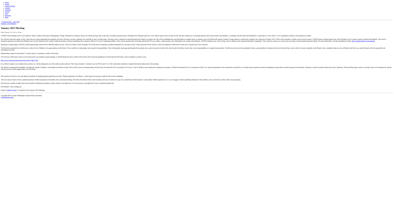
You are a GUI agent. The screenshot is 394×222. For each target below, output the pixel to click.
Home (7, 2)
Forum (7, 4)
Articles (7, 8)
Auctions (8, 10)
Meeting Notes (12, 90)
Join (6, 13)
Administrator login (7, 97)
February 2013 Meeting (8, 24)
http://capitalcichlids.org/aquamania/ (363, 41)
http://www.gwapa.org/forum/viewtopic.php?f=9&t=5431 (19, 60)
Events (7, 12)
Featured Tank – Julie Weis (11, 22)
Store (6, 17)
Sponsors (8, 15)
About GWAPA (10, 6)
